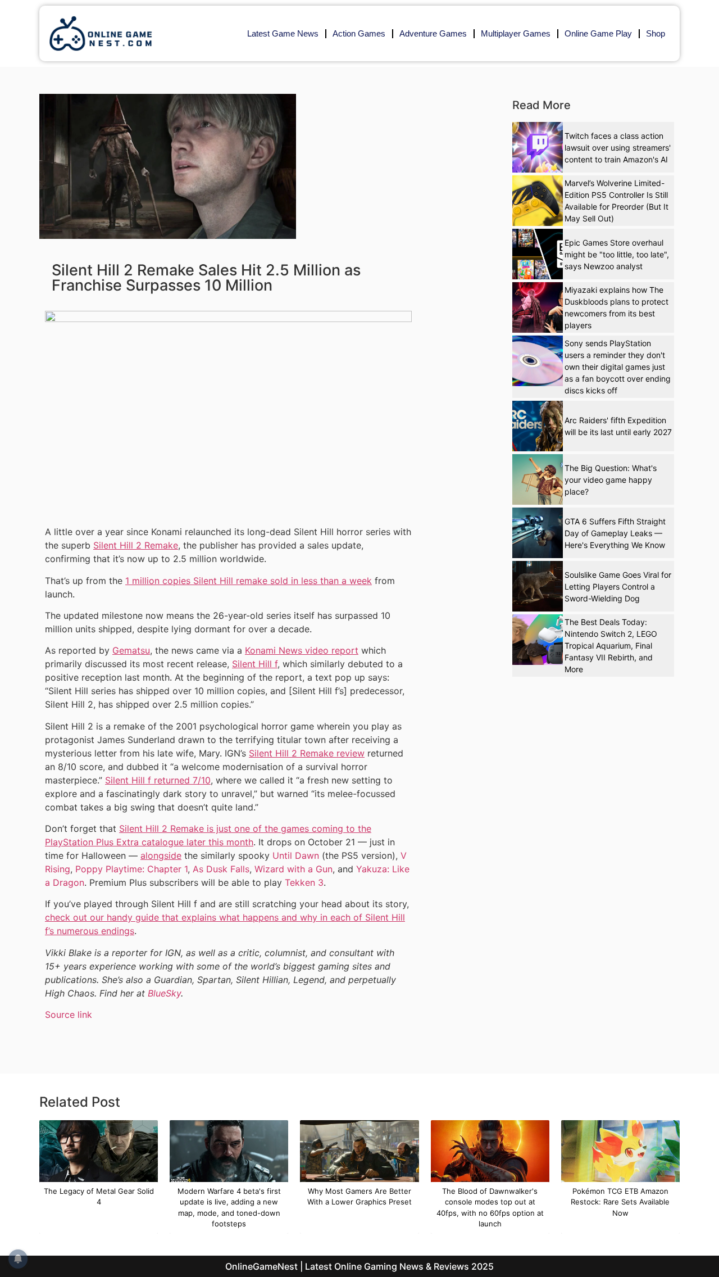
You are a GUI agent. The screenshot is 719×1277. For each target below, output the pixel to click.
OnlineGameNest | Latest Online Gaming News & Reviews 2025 (359, 1266)
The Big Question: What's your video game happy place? (611, 479)
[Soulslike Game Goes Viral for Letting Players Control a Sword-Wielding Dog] (537, 586)
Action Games (359, 33)
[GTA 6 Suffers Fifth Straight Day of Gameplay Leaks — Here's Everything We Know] (537, 533)
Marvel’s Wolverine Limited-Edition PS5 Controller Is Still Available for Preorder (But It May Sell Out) (616, 200)
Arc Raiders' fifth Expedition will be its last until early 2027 (618, 426)
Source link (68, 1014)
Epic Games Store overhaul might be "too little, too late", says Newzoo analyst (617, 254)
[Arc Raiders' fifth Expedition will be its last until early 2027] (537, 426)
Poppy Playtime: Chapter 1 (131, 869)
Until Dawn (295, 855)
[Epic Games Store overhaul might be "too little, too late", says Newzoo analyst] (537, 254)
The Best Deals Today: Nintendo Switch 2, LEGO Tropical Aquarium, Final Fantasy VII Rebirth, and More (611, 645)
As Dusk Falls (221, 869)
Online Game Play (598, 33)
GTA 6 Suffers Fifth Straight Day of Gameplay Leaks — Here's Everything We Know (615, 533)
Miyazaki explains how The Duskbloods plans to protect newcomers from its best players (616, 307)
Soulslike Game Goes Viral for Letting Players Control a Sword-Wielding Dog (618, 586)
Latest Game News (282, 33)
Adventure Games (433, 33)
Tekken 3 (304, 882)
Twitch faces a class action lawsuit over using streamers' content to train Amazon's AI (618, 147)
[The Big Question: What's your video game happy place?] (537, 479)
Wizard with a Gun (293, 869)
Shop (655, 33)
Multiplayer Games (515, 33)
